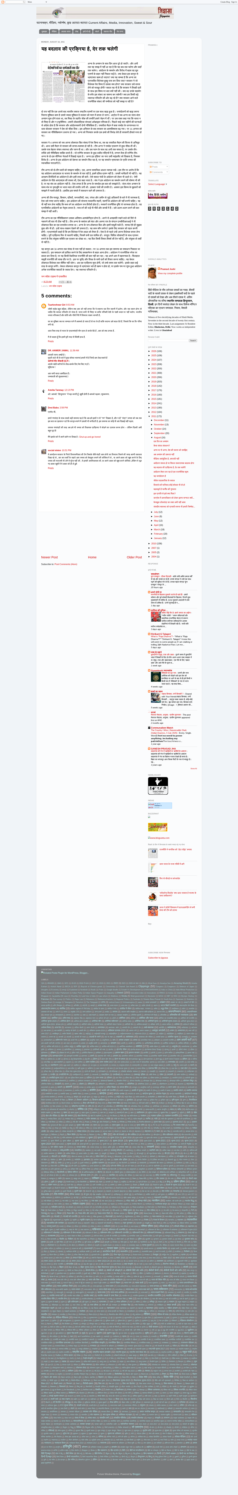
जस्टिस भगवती (141, 1150)
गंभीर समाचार (91, 1119)
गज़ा (121, 1116)
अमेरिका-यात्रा (127, 1021)
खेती (188, 1112)
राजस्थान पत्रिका (187, 1342)
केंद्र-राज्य (101, 1103)
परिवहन (69, 1226)
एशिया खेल (128, 1078)
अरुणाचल (101, 1027)
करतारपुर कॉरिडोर (159, 1087)
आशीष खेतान (153, 1046)
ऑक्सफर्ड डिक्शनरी (107, 1081)
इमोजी (153, 1053)
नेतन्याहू (44, 1213)
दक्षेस (62, 1185)
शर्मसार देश (126, 1396)
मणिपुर (152, 1302)
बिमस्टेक (44, 1267)
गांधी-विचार (52, 1122)
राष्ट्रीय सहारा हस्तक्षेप (102, 1352)
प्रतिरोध (59, 1248)
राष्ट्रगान (119, 1349)
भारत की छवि (143, 1280)
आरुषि (123, 1043)
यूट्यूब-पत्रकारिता (136, 1333)
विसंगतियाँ (89, 1387)
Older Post (134, 557)
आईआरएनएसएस (125, 1034)
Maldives (114, 996)
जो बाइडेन (180, 1156)
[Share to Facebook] (68, 282)
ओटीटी (66, 1084)
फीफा (69, 1255)
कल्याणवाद (68, 1090)
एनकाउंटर (180, 1071)
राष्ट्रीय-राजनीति (166, 1352)
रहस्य (124, 1336)
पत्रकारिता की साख (74, 1223)
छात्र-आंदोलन (161, 1144)
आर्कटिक (138, 1043)
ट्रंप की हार (141, 1166)
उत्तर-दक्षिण (161, 1062)
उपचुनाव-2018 (124, 1065)
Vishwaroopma (129, 1002)
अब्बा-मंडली (92, 1015)
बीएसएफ (177, 1267)
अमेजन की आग (104, 1018)
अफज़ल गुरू (48, 1015)
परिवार (76, 1226)
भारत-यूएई (59, 1292)
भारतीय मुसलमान (138, 1296)
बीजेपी (185, 1267)
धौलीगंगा (57, 1197)
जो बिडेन (44, 1160)
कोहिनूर (105, 1109)
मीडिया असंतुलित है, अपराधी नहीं (166, 458)
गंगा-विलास (113, 1116)
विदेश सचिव (156, 1377)
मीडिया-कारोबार (46, 1317)
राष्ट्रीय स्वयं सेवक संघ (137, 1352)
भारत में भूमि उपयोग (100, 1283)
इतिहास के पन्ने (64, 1053)
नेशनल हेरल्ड (148, 1213)
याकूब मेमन (118, 1330)
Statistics (190, 999)
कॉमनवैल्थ (109, 1106)
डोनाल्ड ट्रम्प (85, 1175)
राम (193, 1346)
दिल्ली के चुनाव (158, 1185)
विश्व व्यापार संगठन (145, 1383)
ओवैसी (154, 1084)
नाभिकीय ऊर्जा (56, 1207)
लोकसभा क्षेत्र (81, 1368)
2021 (154, 373)
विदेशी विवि (64, 1380)
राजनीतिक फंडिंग (46, 1343)
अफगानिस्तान (174, 1011)
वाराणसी (68, 1374)
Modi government (138, 996)
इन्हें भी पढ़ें (86, 31)
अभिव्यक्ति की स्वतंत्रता (179, 1014)
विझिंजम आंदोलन (113, 1377)
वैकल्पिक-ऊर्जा (87, 1390)
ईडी (59, 1059)
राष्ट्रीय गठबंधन (184, 1349)
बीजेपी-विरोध (90, 1270)
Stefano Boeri (46, 1002)
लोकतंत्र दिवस (175, 1365)
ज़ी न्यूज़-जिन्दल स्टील (154, 1153)
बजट (111, 1258)
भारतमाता (171, 1292)
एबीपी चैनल (152, 1075)
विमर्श (77, 1383)
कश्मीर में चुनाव (137, 1090)
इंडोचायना (44, 1053)
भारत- (163, 1283)
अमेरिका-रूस (139, 1021)
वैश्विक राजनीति (179, 1390)
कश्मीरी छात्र (64, 1094)
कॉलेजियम (156, 1106)
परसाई (61, 1226)
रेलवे (78, 1358)
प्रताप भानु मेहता (191, 1245)
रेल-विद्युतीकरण (62, 1358)
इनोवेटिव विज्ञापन (87, 1053)
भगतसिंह (109, 1277)
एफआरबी (95, 1075)
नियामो (61, 1210)
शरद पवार (101, 1396)
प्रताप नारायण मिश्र (176, 1245)
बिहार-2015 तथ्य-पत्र (124, 1267)
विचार (164, 1374)
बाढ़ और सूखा (88, 1264)
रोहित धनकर (176, 1358)
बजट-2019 (192, 1258)
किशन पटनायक (46, 1100)
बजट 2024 (132, 1258)
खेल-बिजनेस (82, 1116)
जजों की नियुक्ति (186, 1144)
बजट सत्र (142, 1258)
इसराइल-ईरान (58, 1056)
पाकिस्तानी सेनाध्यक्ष (154, 1232)
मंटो (131, 1302)
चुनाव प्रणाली (179, 1137)
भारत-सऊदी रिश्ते (157, 1292)
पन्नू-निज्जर (172, 1223)
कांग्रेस (102, 1093)
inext (120, 992)
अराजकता (68, 1027)
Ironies (171, 993)
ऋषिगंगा (90, 1068)
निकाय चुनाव (125, 1207)
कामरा (103, 1097)
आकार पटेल (190, 1034)
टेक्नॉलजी (133, 1163)
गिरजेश (114, 1122)
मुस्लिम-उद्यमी (110, 1321)
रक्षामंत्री (106, 1336)
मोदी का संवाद (67, 1327)
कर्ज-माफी (191, 1087)
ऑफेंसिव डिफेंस (46, 1084)
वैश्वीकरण (72, 1393)
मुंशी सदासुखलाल (65, 1321)
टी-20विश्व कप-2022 (157, 1160)
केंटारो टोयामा (66, 1103)
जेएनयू (109, 1156)
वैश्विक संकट (193, 1390)
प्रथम (67, 1248)
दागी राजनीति (97, 1185)
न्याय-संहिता (168, 1216)
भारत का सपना (131, 1280)
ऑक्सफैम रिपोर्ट (121, 1081)
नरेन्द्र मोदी (142, 1200)
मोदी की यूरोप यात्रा (99, 1327)
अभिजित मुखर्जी (136, 1015)
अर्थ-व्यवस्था (149, 1027)
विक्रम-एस (144, 1374)
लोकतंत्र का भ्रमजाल (159, 1365)
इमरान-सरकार (134, 1052)
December (159, 420)
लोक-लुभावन (132, 1365)
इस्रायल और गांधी (104, 1056)
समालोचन (155, 574)
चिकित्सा (54, 1135)
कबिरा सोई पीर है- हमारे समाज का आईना (176, 613)
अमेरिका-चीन (96, 1021)
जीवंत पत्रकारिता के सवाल (164, 480)
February (158, 533)
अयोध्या (176, 1024)
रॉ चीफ (111, 1358)
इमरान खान (119, 1052)
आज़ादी (69, 1037)
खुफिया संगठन (152, 1113)
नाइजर (112, 1204)
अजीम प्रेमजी (145, 1005)
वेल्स (78, 1390)
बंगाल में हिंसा (77, 1258)
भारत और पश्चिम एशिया (77, 1280)
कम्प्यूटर (134, 1087)
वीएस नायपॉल (126, 1387)
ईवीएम (185, 1059)
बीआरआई (138, 1267)
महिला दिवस (186, 1308)
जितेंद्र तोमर (122, 1153)
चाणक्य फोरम (190, 1131)
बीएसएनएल (167, 1267)
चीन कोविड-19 (133, 1134)
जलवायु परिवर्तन (116, 1150)
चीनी (195, 1135)
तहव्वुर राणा (77, 1178)
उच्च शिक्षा (47, 1062)
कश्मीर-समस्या (191, 1090)
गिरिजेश (122, 1122)
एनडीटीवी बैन (64, 1074)
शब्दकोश (91, 1396)
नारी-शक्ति (98, 1207)
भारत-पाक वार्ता (144, 1289)
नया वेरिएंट (84, 1201)
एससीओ (44, 1081)
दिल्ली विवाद (109, 1188)
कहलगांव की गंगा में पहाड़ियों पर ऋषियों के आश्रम (169, 751)
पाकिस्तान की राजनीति (117, 1229)
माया (170, 1311)
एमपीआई (191, 1075)
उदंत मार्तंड (190, 1062)
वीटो (157, 1387)
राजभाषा (156, 1343)
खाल (132, 1113)
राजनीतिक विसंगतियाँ (81, 1343)
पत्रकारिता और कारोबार (55, 1223)
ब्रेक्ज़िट (71, 1277)
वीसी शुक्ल (183, 1387)
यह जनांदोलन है (160, 476)
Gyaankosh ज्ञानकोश (161, 670)
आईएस (161, 1034)
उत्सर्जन (181, 1062)
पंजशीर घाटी (127, 1220)
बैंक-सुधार (126, 1273)
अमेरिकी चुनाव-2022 (187, 1021)
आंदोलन (83, 1040)
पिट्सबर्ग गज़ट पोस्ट (188, 1236)
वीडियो (164, 1387)
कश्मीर (93, 1090)
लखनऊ (185, 1358)
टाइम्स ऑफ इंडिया (120, 1159)
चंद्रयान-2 (138, 1131)
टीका (192, 1160)
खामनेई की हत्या (122, 1113)
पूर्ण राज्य (69, 1242)
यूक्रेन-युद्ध (111, 1333)
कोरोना (191, 1106)
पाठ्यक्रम (87, 1236)
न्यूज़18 (46, 1220)
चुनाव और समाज (151, 1138)
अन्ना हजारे (98, 1012)
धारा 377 (191, 1194)
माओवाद (82, 1311)
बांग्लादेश (69, 1264)
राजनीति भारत (73, 1339)
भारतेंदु (110, 1299)
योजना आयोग (189, 1333)
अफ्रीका (76, 1015)
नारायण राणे (88, 1207)
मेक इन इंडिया (163, 1321)
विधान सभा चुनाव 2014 (101, 1380)
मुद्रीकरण (138, 1318)
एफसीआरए (127, 1075)
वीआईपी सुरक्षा (113, 1387)
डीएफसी (108, 1172)
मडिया (138, 1302)
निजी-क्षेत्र (172, 1207)
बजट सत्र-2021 (154, 1258)
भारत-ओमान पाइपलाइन (139, 1286)
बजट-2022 (76, 1261)
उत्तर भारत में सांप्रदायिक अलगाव (143, 1062)
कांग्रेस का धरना (133, 1094)
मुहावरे (130, 1321)
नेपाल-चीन (70, 1213)
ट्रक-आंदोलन (94, 1166)
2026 (154, 351)
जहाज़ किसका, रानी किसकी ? (173, 694)
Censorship (110, 987)
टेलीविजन (179, 1163)
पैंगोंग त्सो (187, 1242)
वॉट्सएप (81, 1393)
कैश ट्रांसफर (57, 1106)
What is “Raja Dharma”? (162, 636)
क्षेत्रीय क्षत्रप (190, 1109)
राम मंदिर (44, 1349)
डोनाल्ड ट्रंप (73, 1175)
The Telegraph (92, 1002)
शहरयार (162, 1396)
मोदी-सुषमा (185, 1327)
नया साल (94, 1201)
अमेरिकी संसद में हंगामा (114, 1024)
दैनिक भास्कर (75, 1194)
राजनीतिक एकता (159, 1339)
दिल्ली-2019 (148, 1188)
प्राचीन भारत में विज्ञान (189, 1248)
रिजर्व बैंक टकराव (46, 1355)
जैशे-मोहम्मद (162, 1156)
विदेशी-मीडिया (75, 1380)
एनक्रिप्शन (190, 1071)
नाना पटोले (44, 1207)
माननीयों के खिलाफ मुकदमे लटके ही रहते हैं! (167, 594)
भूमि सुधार (85, 1302)
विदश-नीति (125, 1377)
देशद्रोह (176, 1191)
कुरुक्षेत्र (130, 1100)
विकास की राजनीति (105, 1374)
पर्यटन (99, 1226)
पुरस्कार (156, 1239)
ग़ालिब (68, 1122)
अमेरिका (122, 1018)
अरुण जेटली (90, 1027)
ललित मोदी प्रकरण (89, 1361)
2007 (154, 548)
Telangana (68, 1002)
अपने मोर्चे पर (156, 592)
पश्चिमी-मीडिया (179, 1226)
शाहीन (75, 1399)
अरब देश (58, 1027)
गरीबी (108, 1119)
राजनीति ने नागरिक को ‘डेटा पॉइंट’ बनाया (175, 849)
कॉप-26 (91, 1106)
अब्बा (84, 1015)
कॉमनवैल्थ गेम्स (136, 1106)
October (158, 429)
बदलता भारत (133, 1261)
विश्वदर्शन (44, 1387)
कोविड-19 (82, 1109)
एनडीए (52, 1074)
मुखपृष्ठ (44, 31)
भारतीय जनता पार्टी (56, 1295)
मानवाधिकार (131, 1311)
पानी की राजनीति (111, 1236)
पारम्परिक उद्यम (134, 1236)
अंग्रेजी (84, 1005)
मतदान (171, 1302)
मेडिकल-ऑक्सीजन (187, 1320)
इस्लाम (115, 1056)
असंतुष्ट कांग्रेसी (158, 1030)
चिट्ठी (62, 1135)
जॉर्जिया (171, 1156)
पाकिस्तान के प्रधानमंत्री (137, 1230)
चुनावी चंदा (106, 1144)
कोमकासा (166, 1106)
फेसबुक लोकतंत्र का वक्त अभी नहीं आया (170, 502)
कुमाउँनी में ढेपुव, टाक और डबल (162, 654)
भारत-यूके (69, 1292)
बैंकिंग (141, 1273)
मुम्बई (167, 1318)
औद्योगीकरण (163, 1084)
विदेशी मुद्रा (53, 1380)
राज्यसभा (120, 1346)
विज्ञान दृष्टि (77, 1377)
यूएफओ (91, 1333)
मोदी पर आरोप (140, 1327)
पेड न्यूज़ (152, 1242)
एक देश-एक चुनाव (121, 1068)
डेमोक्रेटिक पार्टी (183, 1172)
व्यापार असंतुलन (174, 1393)
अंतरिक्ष (62, 1008)
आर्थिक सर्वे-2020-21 (54, 1046)
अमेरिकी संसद (98, 1024)
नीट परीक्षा (95, 1210)
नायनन (79, 1207)
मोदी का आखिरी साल (168, 1324)
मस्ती (59, 1308)
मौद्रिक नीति (59, 1330)
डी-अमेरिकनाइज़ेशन (88, 1172)
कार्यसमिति (151, 1097)
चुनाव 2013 (102, 1137)
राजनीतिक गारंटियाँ (175, 1339)
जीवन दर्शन (88, 1156)
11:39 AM (74, 350)
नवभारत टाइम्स (46, 1204)
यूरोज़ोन (164, 1333)
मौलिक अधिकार (84, 1330)
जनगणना (70, 1147)
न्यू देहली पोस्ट (180, 1216)
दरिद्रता (79, 1185)
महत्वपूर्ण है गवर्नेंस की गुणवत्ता (165, 489)
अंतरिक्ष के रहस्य (98, 1009)
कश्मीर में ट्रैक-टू (151, 1090)
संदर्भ (97, 31)
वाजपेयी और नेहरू (188, 1371)
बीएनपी (146, 1267)
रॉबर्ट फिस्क (121, 1358)
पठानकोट (171, 1220)
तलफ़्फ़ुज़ (52, 1178)
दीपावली (186, 1188)
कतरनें (69, 1086)
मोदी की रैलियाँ (114, 1327)
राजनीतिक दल (189, 1339)
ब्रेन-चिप (79, 1277)
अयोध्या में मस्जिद (188, 1024)
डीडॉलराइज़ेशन (131, 1172)
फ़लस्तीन (136, 1251)
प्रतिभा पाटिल (48, 1248)
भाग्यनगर (148, 1277)
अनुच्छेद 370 (75, 1012)
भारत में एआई (55, 1283)
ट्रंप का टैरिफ (116, 1166)
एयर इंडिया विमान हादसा (75, 1078)
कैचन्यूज (170, 1103)
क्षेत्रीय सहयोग (45, 1113)
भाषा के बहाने (156, 652)
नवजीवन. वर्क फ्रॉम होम (174, 1201)
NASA (161, 996)
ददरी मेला (70, 1185)
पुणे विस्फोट (131, 1239)
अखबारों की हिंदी (189, 1002)
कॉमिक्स (146, 1106)
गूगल (95, 1125)
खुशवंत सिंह (164, 1113)
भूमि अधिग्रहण (73, 1302)
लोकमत (46, 1368)
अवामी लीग (82, 1030)
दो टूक (86, 1194)
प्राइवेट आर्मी (175, 1248)
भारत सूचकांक (153, 1283)
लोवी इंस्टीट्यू (107, 1368)
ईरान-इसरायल (148, 1059)
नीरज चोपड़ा (140, 1210)
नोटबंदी (56, 1216)
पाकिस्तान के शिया (154, 1230)
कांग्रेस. (60, 1097)
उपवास (145, 1065)
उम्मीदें (168, 1065)
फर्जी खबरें (96, 1251)
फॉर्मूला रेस (165, 1255)
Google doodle (112, 990)
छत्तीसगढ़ (150, 1144)
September (159, 433)
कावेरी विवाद (172, 1097)
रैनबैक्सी (99, 1358)
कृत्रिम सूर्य (164, 1100)
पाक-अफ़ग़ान (85, 1230)
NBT (168, 996)
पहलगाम (191, 1226)
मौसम (94, 1330)
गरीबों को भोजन (119, 1119)
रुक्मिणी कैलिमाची (119, 1355)
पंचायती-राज (116, 1220)
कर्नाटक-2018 (57, 1090)
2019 (154, 381)
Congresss (171, 987)
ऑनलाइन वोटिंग (175, 1081)
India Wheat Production (185, 990)
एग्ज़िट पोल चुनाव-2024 (73, 1071)
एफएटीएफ (105, 1074)
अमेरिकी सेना (129, 1024)
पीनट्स (92, 1239)
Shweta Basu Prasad (151, 999)
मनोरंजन (150, 1305)
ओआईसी (58, 1084)
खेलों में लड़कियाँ (95, 1116)
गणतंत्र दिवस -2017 (55, 1119)
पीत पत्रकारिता (82, 1239)
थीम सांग (132, 1182)
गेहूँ (149, 1125)
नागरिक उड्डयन (123, 1204)
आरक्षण (113, 1043)
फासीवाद (178, 1251)
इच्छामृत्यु (78, 1049)
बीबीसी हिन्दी (154, 1270)
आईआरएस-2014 (140, 1034)
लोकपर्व (185, 1365)
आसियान (50, 1049)
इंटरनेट (111, 1049)
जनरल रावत (123, 1147)
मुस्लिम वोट (98, 1321)
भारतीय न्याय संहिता (73, 1296)
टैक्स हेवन (44, 1166)
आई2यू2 (88, 1034)
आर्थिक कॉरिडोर (183, 1043)
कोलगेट (71, 1109)
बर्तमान (152, 1261)
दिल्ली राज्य (85, 1188)
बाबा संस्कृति (128, 1264)
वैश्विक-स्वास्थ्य (61, 1393)
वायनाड (52, 1374)
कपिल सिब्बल (111, 1087)
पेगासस (115, 1242)
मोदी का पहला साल (184, 1324)
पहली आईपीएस (61, 1230)
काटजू (69, 1097)
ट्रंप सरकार (180, 1166)
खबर (65, 1112)
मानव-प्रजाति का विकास (116, 1311)
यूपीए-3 (156, 1333)
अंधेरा (184, 1009)
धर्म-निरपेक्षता (138, 1194)
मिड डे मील (72, 1314)
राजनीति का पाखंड (59, 1339)
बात (97, 1264)
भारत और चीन (62, 1280)
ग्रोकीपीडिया (177, 1128)
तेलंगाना (92, 1182)
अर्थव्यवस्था (171, 1027)
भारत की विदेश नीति (158, 1280)
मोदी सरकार (153, 1326)
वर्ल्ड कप (88, 1371)
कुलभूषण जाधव (142, 1100)
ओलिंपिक (121, 1084)
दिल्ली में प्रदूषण (46, 1188)
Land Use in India (88, 996)
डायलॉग (150, 1169)
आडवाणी (119, 1037)
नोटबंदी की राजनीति (70, 1216)
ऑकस (95, 1081)
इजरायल (87, 1049)
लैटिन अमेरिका (100, 1365)
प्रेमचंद (60, 1251)
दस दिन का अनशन (161, 441)
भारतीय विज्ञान (189, 1296)
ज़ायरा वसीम (83, 1153)
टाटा (132, 1160)
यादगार (146, 1330)
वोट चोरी (128, 1393)
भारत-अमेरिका (46, 1286)
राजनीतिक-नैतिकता (130, 1343)
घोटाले (116, 1131)
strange (58, 1002)
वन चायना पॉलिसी (175, 1368)
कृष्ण (184, 1100)
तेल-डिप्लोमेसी (81, 1182)
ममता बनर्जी (171, 1304)
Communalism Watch (162, 728)
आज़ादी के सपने (95, 1037)
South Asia (168, 999)
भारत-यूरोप (90, 1292)
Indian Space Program (94, 993)
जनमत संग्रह (94, 1147)
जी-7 (192, 1153)
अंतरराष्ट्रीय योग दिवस (186, 1005)
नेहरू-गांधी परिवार (167, 1213)
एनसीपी (86, 1075)
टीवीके (60, 1163)
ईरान (95, 1059)
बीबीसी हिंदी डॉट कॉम (134, 1270)
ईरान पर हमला (120, 1059)
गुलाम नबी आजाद (83, 1125)
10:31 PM (66, 450)
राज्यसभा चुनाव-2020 (134, 1346)
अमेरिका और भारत (146, 1018)
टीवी (52, 1163)
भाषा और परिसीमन (143, 1299)
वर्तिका (80, 1371)
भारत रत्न (127, 1283)
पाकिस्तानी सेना (137, 1232)
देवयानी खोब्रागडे (119, 1191)
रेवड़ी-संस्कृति (88, 1358)
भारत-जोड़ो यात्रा (105, 1289)
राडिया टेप (148, 1346)
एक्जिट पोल (164, 1068)
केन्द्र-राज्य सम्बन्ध (130, 1103)
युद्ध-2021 (181, 1330)
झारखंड (87, 1159)
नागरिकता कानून (161, 1204)
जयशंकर (88, 1150)
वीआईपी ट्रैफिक (100, 1387)
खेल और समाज (67, 1115)
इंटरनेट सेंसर (122, 1049)
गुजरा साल (158, 1122)
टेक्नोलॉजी (143, 1163)
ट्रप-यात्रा (190, 1166)
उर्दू (174, 1065)
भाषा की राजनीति (171, 1299)
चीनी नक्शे (47, 1138)
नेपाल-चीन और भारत (86, 1213)
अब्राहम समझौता (122, 1015)
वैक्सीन (98, 1389)
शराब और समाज (114, 1396)
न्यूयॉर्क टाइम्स (85, 1220)
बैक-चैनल (117, 1273)
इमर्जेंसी (145, 1053)
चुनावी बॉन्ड (116, 1144)
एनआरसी (162, 1071)
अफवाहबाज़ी (59, 1015)
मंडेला (145, 1302)
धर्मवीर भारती (150, 1194)
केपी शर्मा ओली (143, 1103)
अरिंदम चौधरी (78, 1027)
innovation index (137, 993)
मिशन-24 (103, 1314)
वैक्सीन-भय (109, 1390)
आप (113, 1040)
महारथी (140, 1308)
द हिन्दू (167, 1182)
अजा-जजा (124, 1005)
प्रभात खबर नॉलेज (133, 1248)
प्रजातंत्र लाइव (134, 1245)
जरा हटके (97, 1150)
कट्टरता (180, 1084)
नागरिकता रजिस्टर (177, 1204)
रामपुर (73, 1349)
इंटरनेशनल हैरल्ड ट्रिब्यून (153, 1049)
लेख (76, 31)
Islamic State (182, 993)
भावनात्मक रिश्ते (120, 1299)
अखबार (163, 1002)
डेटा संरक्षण (152, 1172)
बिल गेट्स (53, 1267)
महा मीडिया (84, 1308)
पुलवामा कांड (189, 1239)
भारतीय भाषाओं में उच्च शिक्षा (108, 1295)
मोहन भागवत (48, 1330)
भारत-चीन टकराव (183, 1286)
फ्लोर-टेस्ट (59, 1258)
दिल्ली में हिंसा (73, 1188)
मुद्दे (111, 1318)
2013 (154, 407)
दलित (87, 1185)
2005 (154, 552)
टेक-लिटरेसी (123, 1163)
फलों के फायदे (160, 1251)
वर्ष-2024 (107, 1371)
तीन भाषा (171, 1178)
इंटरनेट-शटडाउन (136, 1049)
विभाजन (69, 1383)
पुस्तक (43, 1242)
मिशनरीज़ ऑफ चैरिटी (116, 1314)
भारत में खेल (67, 1283)
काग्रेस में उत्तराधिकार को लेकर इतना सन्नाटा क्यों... (174, 498)
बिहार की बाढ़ (73, 1267)
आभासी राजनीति (168, 1040)
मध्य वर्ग (105, 1305)
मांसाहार (54, 1314)
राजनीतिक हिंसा (114, 1342)
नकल (149, 1197)
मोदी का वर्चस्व (54, 1327)
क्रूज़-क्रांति (150, 1109)
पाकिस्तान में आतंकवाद (170, 1230)
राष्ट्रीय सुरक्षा (121, 1352)
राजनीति (163, 1336)
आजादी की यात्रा (80, 1037)
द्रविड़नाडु (117, 1194)
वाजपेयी (177, 1371)
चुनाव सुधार (79, 1141)
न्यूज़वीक (66, 1220)
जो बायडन (191, 1156)
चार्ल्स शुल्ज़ (44, 1135)
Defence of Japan (186, 987)
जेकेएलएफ (117, 1156)
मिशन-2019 (93, 1314)
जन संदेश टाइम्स (55, 286)
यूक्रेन (99, 1333)
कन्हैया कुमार (91, 1087)
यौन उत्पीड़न (54, 1336)
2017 (154, 390)
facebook (84, 990)
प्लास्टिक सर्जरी (85, 1251)
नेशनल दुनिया (133, 1213)
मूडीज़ (137, 1321)
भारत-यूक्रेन (80, 1292)
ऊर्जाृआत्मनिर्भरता (59, 1068)
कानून (76, 1097)
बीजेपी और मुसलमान (57, 1270)
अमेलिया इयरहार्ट (142, 1024)
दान (106, 1185)
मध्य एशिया (94, 1305)
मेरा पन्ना (120, 31)
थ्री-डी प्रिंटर (142, 1182)
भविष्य (128, 1277)
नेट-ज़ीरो (166, 1210)
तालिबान (95, 1178)
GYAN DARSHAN (151, 990)
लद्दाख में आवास (75, 1361)
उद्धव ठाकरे (67, 1065)
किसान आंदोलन (83, 1100)
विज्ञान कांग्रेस (66, 1377)
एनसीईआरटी (77, 1075)
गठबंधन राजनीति (171, 1115)
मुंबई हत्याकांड (158, 1318)
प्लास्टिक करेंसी (71, 1251)
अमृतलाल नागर (91, 1018)
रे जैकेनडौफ (161, 1355)
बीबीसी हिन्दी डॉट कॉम (173, 1270)
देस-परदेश (45, 1194)
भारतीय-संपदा (100, 1299)
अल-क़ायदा (47, 1030)
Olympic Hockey (187, 996)
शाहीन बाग (84, 1399)
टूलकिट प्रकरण (98, 1163)
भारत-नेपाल (119, 1289)
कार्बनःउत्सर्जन (140, 1097)
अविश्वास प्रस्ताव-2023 (116, 1030)
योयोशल (43, 1336)
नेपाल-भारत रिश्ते (104, 1213)
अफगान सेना (161, 1012)
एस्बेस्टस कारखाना (84, 1081)
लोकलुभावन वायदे (58, 1368)
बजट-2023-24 (103, 1261)
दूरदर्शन (57, 1191)
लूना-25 (50, 1365)
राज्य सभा (83, 1346)
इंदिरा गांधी (75, 1053)
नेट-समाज (175, 1210)
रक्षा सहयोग (97, 1336)
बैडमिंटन (149, 1273)
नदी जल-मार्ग (193, 1197)
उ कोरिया (194, 1059)
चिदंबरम (91, 1135)
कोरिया (183, 1106)
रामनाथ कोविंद (63, 1349)
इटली (173, 1049)
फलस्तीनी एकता (147, 1251)
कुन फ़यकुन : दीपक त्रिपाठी (161, 576)
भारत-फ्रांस (178, 1289)
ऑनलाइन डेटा (147, 1081)
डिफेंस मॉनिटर (73, 1172)
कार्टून (118, 1097)
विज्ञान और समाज (50, 1377)
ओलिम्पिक (130, 1084)
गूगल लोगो (140, 1125)
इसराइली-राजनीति (72, 1056)
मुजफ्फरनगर (93, 1318)
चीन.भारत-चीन (186, 1135)
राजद (137, 1336)
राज (131, 1336)
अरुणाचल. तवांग (113, 1027)
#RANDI (50, 983)
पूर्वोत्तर (97, 1242)
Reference (90, 999)
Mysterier (151, 996)
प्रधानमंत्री (88, 1248)
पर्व (116, 1226)
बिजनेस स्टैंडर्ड (168, 1264)
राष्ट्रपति (129, 1349)
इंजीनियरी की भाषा (99, 1049)
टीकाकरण (44, 1163)
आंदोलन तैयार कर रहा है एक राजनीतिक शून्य (171, 472)
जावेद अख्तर (94, 1153)
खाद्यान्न (94, 1113)
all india (157, 807)
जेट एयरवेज (128, 1156)
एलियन (109, 1078)
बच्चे (87, 1258)
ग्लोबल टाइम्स (54, 1131)
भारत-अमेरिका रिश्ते (64, 1286)
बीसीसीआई (44, 1273)
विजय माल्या (185, 1374)
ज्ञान (60, 1159)
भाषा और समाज (157, 1299)
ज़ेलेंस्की (152, 1156)
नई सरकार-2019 (114, 1197)
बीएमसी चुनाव (156, 1267)
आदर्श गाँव (74, 1040)
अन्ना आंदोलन (86, 1012)
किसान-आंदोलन (98, 1099)
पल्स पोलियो (124, 1226)
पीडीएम (70, 1239)
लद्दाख (64, 1361)
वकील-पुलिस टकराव (128, 1368)
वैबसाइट (142, 1390)
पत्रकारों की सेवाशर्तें (104, 1223)
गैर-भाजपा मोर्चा (178, 1125)
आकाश (43, 1037)
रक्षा (71, 1336)
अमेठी (114, 1018)
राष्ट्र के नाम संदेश (107, 1349)
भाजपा (166, 1276)
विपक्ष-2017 (45, 1383)
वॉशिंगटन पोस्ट (102, 1393)
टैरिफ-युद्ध (63, 1166)
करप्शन (182, 1087)
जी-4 (185, 1153)
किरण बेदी (191, 1097)
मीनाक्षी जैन (76, 1318)
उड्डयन (68, 1062)
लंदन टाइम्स (55, 1361)
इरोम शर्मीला (169, 1053)
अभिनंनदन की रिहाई (150, 1015)
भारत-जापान (75, 1289)
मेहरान (49, 1324)
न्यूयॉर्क (74, 1220)
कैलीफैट (46, 1106)
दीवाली (195, 1188)
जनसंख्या (163, 1147)
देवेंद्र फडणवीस (134, 1191)
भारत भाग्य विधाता (188, 1280)
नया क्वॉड (65, 1201)
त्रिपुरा (116, 1182)
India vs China (167, 990)
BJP (75, 987)
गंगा (105, 1116)
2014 (154, 403)
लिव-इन (180, 1361)
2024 (154, 360)
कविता (84, 1090)
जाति (184, 1150)
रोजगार (130, 1358)
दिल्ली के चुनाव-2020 (174, 1185)
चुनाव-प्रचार (95, 1144)
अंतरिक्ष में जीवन (126, 1008)
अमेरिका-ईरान (65, 1021)
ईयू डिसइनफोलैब (76, 1059)
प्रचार (124, 1245)
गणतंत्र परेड (69, 1119)
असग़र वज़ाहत (144, 1030)
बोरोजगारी (175, 1273)
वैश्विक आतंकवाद (154, 1390)
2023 (154, 364)
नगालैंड (183, 1197)
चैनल (142, 1144)
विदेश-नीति (168, 1376)
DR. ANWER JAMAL (58, 350)
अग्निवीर (76, 1005)
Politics (68, 999)
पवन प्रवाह (134, 1226)
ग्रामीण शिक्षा (121, 1128)
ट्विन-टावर (122, 1169)
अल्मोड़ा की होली (70, 1030)
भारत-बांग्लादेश (191, 1289)
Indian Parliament (62, 993)
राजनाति (153, 1336)
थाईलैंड (123, 1182)
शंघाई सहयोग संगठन (56, 1396)
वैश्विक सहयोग (48, 1393)
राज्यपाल (93, 1346)
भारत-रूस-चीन (133, 1292)
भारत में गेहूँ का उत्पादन (82, 1283)
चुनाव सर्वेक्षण (67, 1141)
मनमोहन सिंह (125, 1305)
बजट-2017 (167, 1258)
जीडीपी (64, 1156)
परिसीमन (84, 1226)
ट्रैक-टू (65, 1169)
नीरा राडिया (151, 1210)
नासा (106, 1207)
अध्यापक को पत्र (46, 1012)
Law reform (103, 996)
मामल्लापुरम (161, 1311)
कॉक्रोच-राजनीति (78, 1106)
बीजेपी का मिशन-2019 (74, 1270)
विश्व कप (101, 1383)
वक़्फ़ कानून (148, 1368)
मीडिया (54, 31)
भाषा (130, 1298)
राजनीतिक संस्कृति (98, 1342)
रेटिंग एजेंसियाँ (172, 1355)
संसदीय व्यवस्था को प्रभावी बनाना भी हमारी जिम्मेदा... (174, 506)
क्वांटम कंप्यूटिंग (162, 1109)
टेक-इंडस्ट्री (112, 1163)
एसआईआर (165, 1078)
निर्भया (68, 1210)
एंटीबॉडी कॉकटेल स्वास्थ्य (129, 1071)
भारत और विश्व (94, 1280)
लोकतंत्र (143, 1364)
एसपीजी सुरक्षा (189, 1078)
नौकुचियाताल (129, 1216)
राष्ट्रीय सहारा (78, 1351)
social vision (54, 450)
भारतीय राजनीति (154, 1295)
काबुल (95, 1097)
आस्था (59, 1049)
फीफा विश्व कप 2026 (81, 1255)
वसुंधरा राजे (157, 1371)
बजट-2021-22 (62, 1261)
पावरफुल (168, 1236)
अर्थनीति (161, 1027)
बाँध (102, 1264)
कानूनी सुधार (86, 1097)
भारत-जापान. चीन (90, 1289)
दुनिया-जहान (48, 1191)
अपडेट (107, 1012)
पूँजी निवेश (60, 1242)
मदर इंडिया (65, 1305)
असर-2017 (45, 1034)
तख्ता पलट (138, 1175)
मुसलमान (77, 1321)
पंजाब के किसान (159, 1220)
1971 (66, 983)
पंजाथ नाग (137, 1220)
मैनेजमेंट (75, 1324)
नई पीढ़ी (76, 1197)
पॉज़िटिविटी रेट (51, 1245)
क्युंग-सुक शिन (115, 1109)
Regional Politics (123, 999)
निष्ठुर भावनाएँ (78, 1210)
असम (172, 1030)
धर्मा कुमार (161, 1194)
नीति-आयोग (116, 1210)
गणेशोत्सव (80, 1119)
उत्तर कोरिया (78, 1062)
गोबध (50, 1128)
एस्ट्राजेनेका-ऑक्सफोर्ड (58, 1081)
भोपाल (94, 1302)
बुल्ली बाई (87, 1273)
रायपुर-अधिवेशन (84, 1349)
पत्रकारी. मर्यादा (89, 1223)
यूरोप (171, 1333)
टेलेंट (187, 1163)
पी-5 (42, 1239)
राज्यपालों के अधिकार (107, 1346)
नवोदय (67, 1204)
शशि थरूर (148, 1396)
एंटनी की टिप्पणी (90, 1071)
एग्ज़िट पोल (58, 1071)
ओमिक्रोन (101, 1084)
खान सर (103, 1113)
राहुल (177, 1352)
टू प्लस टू (68, 1163)
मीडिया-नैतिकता (62, 1317)
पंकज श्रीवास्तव (98, 1220)
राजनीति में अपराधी (88, 1339)
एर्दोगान (89, 1078)
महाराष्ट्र (149, 1308)
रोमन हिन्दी (155, 1358)
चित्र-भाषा (82, 1135)
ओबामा (81, 1084)
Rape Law (79, 999)
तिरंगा (151, 1178)
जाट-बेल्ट (177, 1150)
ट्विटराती (113, 1169)
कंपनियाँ (100, 1087)
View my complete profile (170, 273)
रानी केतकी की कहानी (162, 1346)
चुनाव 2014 (114, 1137)
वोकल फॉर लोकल (116, 1393)
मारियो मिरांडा (180, 1311)
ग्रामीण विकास (108, 1128)
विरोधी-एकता (88, 1383)
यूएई (83, 1333)
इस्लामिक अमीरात (127, 1056)
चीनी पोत (56, 1138)
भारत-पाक (130, 1289)
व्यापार (164, 1393)
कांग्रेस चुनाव (147, 1094)
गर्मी (128, 1119)
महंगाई (74, 1308)
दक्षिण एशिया (179, 1181)
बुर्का (52, 1273)
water (140, 1002)
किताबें (182, 1097)
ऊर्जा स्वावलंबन (46, 1068)
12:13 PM (69, 390)
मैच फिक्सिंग (66, 1324)
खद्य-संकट (57, 1113)
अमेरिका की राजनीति (187, 1018)
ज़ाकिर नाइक (166, 1150)
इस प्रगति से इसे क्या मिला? (165, 493)
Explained (73, 990)
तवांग (60, 1178)
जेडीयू (137, 1156)
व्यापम (157, 1393)
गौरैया (88, 1128)
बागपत (49, 1264)
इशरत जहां (191, 1053)
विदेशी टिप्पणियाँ (185, 1377)
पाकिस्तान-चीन (105, 1232)
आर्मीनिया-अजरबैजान (125, 1046)
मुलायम (174, 1318)
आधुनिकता (105, 1040)
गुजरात (167, 1122)
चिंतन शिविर (71, 1134)
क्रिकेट (126, 1109)
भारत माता (44, 1283)
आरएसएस (104, 1043)
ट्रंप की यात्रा (129, 1166)
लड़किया (194, 1358)
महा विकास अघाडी (97, 1308)
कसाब (86, 1094)
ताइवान (86, 1178)
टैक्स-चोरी (54, 1166)
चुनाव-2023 (189, 1141)
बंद (124, 1261)
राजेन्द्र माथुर (72, 1346)
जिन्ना (131, 1153)
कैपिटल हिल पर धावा (183, 1103)
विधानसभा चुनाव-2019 (121, 1380)
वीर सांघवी (173, 1387)
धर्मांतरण (171, 1194)
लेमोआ (76, 1365)
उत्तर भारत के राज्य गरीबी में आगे (171, 864)
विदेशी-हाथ (86, 1380)
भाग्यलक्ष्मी (157, 1277)
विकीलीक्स (118, 1374)
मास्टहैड (62, 1314)
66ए (143, 983)
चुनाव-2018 (118, 1140)
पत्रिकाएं (117, 1223)
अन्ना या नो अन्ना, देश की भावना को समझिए (170, 450)
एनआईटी (152, 1071)
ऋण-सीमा (71, 1068)
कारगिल (110, 1097)
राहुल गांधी (187, 1351)
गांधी (155, 1119)
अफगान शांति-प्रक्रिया (146, 1012)
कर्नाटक (44, 1090)
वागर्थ (153, 712)
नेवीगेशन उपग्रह (119, 1213)
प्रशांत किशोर (162, 1248)
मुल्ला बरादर (45, 1321)
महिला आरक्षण (172, 1308)
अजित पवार (134, 1005)
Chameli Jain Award (127, 987)
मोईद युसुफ (146, 1324)
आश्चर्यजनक (185, 1046)
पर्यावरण (107, 1226)
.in (158, 805)
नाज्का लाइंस (190, 1204)
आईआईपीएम (113, 1034)
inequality (110, 993)
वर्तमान (70, 1370)
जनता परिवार (81, 1147)
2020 (154, 377)
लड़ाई (45, 1361)
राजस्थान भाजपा (46, 1346)
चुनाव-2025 (60, 1144)
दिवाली (170, 1188)
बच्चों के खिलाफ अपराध (99, 1258)
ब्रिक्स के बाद (53, 1277)
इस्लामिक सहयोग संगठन (159, 1056)
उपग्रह (113, 1065)
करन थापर (172, 1087)
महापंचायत (123, 1308)
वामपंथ (43, 1374)
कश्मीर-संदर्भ (178, 1090)
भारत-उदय (109, 1286)
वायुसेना (59, 1374)
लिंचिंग (164, 1361)
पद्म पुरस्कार (127, 1223)
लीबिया (188, 1361)
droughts (44, 990)
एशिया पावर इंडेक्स (141, 1078)
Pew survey (57, 999)
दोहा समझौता (97, 1194)
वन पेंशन (186, 1368)
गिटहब (87, 1122)
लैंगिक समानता (86, 1364)
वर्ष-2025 (116, 1371)
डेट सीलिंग (142, 1172)
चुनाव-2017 (104, 1141)
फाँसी (170, 1251)
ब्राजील (191, 1273)
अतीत (155, 1009)
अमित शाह (66, 1018)
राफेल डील (184, 1346)
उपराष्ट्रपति (136, 1065)
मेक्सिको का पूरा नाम (169, 673)
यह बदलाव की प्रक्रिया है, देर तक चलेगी (170, 467)
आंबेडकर (157, 1040)
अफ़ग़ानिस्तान (192, 1012)
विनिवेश (176, 1380)
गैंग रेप (155, 1125)
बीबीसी (100, 1270)
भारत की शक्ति (174, 1280)
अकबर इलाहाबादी (150, 1002)
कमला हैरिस (124, 1087)
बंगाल (67, 1258)
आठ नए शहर (108, 1037)
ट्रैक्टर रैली (74, 1169)
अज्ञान (155, 1005)
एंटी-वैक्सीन (102, 1071)
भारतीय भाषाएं (89, 1295)
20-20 (73, 983)
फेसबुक (155, 1254)
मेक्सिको (174, 1321)
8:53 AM (70, 304)
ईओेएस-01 (51, 1059)
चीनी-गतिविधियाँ (80, 1138)
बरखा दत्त (143, 1261)
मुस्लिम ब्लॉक (87, 1321)
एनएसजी (171, 1071)
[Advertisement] (91, 533)
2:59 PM (64, 407)
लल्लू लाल (103, 1361)
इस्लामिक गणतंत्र (142, 1056)
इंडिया (192, 1049)
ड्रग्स (104, 1175)
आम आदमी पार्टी (184, 1039)
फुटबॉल (106, 1254)
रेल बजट (51, 1358)
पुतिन (140, 1239)
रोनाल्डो (139, 1358)
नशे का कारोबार (102, 1204)
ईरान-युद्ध (159, 1059)
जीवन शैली (100, 1156)
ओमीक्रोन (111, 1084)
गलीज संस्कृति (137, 1119)
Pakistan (45, 999)
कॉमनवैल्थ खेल (121, 1106)
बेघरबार (102, 1273)
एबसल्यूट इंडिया (139, 1074)
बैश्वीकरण (158, 1273)
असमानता (181, 1030)
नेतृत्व (52, 1213)
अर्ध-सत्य (194, 1027)
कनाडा (81, 1087)
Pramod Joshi (168, 269)
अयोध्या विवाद (46, 1027)
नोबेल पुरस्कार (97, 1216)
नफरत (57, 1201)
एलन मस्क (99, 1078)
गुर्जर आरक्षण (69, 1125)
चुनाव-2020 (148, 1141)
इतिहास (53, 1052)
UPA (103, 1002)
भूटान (62, 1302)
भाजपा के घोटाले (179, 1277)
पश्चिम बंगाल (164, 1226)
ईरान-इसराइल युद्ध (134, 1059)
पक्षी (108, 1220)
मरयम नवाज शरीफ (188, 1305)
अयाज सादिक (166, 1024)
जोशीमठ (53, 1160)
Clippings (143, 986)
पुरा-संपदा (178, 1239)
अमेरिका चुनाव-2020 (49, 1021)
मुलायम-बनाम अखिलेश (187, 1318)
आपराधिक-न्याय (146, 1040)
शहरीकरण (193, 1396)
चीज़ (98, 1135)
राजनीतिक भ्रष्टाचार (63, 1342)
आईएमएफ (152, 1034)
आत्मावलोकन (48, 1040)
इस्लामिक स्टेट (175, 1056)
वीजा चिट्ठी (137, 1387)
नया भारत (75, 1201)
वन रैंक (194, 1368)
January (158, 538)
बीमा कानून (190, 1270)
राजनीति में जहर (103, 1339)
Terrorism (79, 1002)
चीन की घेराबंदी (118, 1134)
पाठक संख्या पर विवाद (74, 1236)
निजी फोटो (151, 1207)
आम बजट (66, 1043)
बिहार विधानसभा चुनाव (106, 1267)
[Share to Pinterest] (70, 282)
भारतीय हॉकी (75, 1299)
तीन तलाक (160, 1178)
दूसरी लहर (78, 1191)
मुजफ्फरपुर (104, 1318)
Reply (51, 341)
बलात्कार (160, 1261)
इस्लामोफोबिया (187, 1056)
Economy (55, 990)
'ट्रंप (42, 983)
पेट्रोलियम (143, 1242)
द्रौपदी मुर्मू (127, 1194)
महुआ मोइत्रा (56, 1311)
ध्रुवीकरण (67, 1197)
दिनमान (127, 1185)
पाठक (62, 1236)
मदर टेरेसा (76, 1305)
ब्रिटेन (63, 1277)
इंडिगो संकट (183, 1049)
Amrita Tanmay (56, 390)
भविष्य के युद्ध (138, 1277)
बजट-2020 (48, 1261)
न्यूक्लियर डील (192, 1216)
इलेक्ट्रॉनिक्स (180, 1053)
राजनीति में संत (146, 1339)
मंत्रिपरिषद (44, 1305)
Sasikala (136, 999)
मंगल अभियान (122, 1302)
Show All (193, 769)
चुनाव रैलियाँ (55, 1141)
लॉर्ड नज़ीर (121, 1365)
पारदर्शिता (123, 1236)
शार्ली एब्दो (54, 1399)
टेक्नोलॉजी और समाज (156, 1163)
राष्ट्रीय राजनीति (64, 1352)
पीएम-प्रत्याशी (51, 1239)
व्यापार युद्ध (186, 1393)
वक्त (139, 1368)
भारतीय (186, 1292)
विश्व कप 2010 (114, 1383)
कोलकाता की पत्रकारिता (58, 1109)
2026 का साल (134, 983)
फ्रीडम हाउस (48, 1258)
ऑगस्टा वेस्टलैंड (135, 1081)
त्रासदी (108, 1182)
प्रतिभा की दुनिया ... (159, 610)
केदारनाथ (77, 1103)
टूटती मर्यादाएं (84, 1163)
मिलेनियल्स (82, 1314)
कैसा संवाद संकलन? (162, 445)
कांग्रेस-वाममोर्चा (49, 1097)
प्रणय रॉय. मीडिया (161, 1245)
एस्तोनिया (72, 1081)
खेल (195, 1112)
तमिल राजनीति (160, 1175)
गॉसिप (43, 1128)
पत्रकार (180, 1220)
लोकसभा (70, 1368)
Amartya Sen (165, 983)
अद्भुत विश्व (164, 1008)
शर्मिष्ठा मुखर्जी (137, 1396)
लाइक (121, 1361)
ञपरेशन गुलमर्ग (98, 1160)
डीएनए (99, 1172)
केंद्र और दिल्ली (88, 1103)
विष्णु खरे (80, 1387)
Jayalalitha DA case (60, 996)
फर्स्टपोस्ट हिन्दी (109, 1251)
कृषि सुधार (175, 1100)
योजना (179, 1333)
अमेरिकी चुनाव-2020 (169, 1021)
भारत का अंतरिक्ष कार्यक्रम (113, 1280)
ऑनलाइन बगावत (161, 1081)
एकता (132, 1068)
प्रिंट (45, 1251)
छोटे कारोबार (173, 1144)
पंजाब (146, 1219)
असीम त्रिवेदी (66, 1034)
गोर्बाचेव (64, 1128)
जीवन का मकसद (76, 1156)
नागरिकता (148, 1204)
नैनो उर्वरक (180, 1213)
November (159, 424)
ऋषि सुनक (80, 1068)
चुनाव (90, 1137)
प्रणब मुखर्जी (147, 1245)
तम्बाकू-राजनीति (186, 1175)
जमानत (54, 1150)
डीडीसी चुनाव (118, 1172)
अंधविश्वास (175, 1009)
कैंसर (66, 1106)
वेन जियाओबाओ (69, 1390)
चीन (105, 1134)
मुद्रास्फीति (128, 1318)
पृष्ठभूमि (107, 1242)
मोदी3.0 (194, 1327)
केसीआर (162, 1103)
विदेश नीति (143, 1377)
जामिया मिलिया (70, 1153)
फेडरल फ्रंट (137, 1255)
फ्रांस (183, 1254)
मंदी (84, 1305)
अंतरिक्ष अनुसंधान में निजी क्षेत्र (80, 1009)
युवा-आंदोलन (60, 1333)
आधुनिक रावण (94, 1040)
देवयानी (108, 1191)
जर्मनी (105, 1150)
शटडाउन (70, 1396)
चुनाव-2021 (161, 1140)
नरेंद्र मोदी (130, 1201)
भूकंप (192, 1299)
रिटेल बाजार (68, 1355)
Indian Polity (77, 993)
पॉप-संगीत (63, 1245)
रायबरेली (95, 1349)
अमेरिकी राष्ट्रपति (72, 1024)
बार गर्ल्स (139, 1264)
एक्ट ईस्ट (174, 1068)
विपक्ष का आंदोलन (188, 1380)
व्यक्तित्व (136, 1393)
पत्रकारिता (192, 1219)
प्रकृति (97, 1245)
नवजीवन (156, 1200)
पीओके (61, 1239)
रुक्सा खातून (132, 1355)
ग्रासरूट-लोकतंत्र (134, 1128)
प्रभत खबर (100, 1248)
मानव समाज (100, 1311)
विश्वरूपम (53, 1387)
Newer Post (49, 557)
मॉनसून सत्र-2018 (123, 1324)
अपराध (114, 1012)
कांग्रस (93, 1094)
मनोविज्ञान (160, 1305)
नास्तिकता (114, 1207)
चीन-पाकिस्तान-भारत (170, 1134)
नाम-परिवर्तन (69, 1207)
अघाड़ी (92, 1005)
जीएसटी (54, 1156)
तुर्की (52, 1182)
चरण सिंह (167, 1131)
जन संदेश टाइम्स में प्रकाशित (54, 276)
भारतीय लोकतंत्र (173, 1295)
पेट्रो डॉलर (133, 1242)
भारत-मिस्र (49, 1292)
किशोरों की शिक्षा (59, 1100)
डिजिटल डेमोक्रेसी (177, 1169)
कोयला (174, 1106)
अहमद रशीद (78, 1034)
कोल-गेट (44, 1109)
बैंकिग (134, 1273)
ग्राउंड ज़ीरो (97, 1128)
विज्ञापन (101, 1377)
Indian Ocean (46, 993)
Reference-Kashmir (105, 999)
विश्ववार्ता (62, 1386)
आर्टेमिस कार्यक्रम (169, 1043)
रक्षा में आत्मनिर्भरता (84, 1336)
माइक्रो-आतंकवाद (70, 1311)
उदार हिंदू (44, 1065)
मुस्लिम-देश (121, 1321)
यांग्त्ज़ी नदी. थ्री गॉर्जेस (132, 1330)
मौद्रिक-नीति (71, 1330)
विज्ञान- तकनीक (90, 1377)
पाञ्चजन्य (51, 1235)
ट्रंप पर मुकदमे (168, 1166)
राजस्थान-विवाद (60, 1346)
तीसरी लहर (193, 1178)
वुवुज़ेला (192, 1387)
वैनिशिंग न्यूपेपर (131, 1390)
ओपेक (74, 1084)
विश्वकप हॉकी (189, 1383)
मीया (84, 1318)
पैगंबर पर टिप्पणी (175, 1242)
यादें (153, 1330)
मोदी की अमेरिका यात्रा (82, 1327)
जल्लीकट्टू (129, 1150)
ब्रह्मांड (184, 1273)
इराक (160, 1053)
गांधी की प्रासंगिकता (183, 1119)
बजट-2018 (180, 1258)
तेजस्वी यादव (70, 1182)
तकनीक (112, 1175)
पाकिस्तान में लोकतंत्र (52, 1232)
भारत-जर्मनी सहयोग (62, 1289)
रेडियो (182, 1355)
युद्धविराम (191, 1330)
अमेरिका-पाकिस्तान (111, 1021)
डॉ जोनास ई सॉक (53, 1175)
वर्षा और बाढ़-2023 (128, 1371)
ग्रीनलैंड (156, 1128)
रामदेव (54, 1349)
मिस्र (127, 1314)
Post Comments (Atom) (66, 564)
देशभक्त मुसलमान (188, 1191)
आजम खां (52, 1037)
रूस (141, 1355)
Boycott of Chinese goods (91, 987)
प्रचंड (117, 1245)
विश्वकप (179, 1383)
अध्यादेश (191, 1009)
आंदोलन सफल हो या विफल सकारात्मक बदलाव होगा (174, 463)
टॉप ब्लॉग (74, 1166)
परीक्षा (92, 1226)
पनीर (164, 1223)
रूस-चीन (150, 1355)
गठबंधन (143, 1116)
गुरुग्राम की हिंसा (56, 1125)
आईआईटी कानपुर (100, 1034)
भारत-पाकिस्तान (160, 1289)
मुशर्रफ (54, 1321)
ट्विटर (104, 1169)
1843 (59, 983)
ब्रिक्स (43, 1276)
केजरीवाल (193, 1099)
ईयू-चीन (87, 1059)
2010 (154, 543)
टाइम (108, 1160)
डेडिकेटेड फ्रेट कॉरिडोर (167, 1172)
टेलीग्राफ (170, 1163)
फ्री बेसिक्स (193, 1255)
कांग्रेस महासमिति (175, 1094)
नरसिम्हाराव (119, 1201)
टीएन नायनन (183, 1160)
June (156, 516)
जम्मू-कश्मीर (64, 1150)
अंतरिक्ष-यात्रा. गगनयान (142, 1009)
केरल (153, 1103)
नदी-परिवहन (47, 1201)
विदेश (134, 1377)
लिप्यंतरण (172, 1361)
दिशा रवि (178, 1188)
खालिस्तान (140, 1112)
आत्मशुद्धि (185, 1037)
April (156, 525)
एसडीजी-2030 (177, 1078)
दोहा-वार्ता (107, 1194)
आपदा (135, 1040)
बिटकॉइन (191, 1264)
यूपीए (147, 1333)
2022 (154, 368)
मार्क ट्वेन (191, 1311)
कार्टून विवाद (128, 1097)
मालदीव (44, 1314)
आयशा (83, 1043)
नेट (159, 1210)
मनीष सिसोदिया (139, 1305)
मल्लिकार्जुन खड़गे (47, 1308)
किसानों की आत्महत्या (117, 1100)
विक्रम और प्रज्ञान (132, 1374)
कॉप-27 (100, 1106)
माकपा (91, 1311)
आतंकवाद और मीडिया (146, 1037)
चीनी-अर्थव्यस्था (67, 1138)
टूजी (75, 1163)
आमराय (75, 1043)
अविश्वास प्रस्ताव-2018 (97, 1030)
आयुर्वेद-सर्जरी (93, 1043)
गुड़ (188, 1122)
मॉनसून (84, 1324)
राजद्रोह (145, 1336)
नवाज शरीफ (58, 1204)
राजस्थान (175, 1343)
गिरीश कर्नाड (132, 1122)
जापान (60, 1153)
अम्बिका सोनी (154, 1024)
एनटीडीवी (44, 1075)
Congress (160, 987)
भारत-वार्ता (144, 1292)
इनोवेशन (98, 1053)
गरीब (101, 1119)
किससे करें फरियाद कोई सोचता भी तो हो (169, 485)
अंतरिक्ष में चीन (112, 1009)
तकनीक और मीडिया (125, 1175)
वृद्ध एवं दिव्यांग (56, 1390)
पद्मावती (139, 1223)
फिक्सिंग (187, 1251)
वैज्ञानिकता (120, 1390)
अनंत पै (58, 1012)
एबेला (161, 1074)
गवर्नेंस (148, 1119)
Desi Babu (53, 407)
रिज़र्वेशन (58, 1355)
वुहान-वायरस (45, 1390)
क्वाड (172, 1109)
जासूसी (104, 1153)
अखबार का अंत (175, 1002)
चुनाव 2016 (127, 1137)
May (156, 520)
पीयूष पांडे (101, 1239)
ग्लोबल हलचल (94, 1131)
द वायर (152, 1182)
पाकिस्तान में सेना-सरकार (72, 1232)
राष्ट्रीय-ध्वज (154, 1352)
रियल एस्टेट (87, 1355)
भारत (50, 1279)
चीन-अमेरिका (146, 1135)
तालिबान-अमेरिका (111, 1178)
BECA (67, 987)
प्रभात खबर (112, 1248)
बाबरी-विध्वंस (117, 1264)
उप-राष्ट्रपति (104, 1065)
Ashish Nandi (56, 987)
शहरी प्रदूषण (183, 1396)
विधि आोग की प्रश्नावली (163, 1380)
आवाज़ (139, 1046)
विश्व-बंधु (157, 1383)
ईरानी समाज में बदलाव (172, 1059)
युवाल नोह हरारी (72, 1333)
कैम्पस (195, 1103)
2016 (154, 394)
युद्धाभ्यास (44, 1333)
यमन (109, 1330)
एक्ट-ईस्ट (184, 1068)
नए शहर (141, 1197)
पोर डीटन (72, 1245)
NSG (176, 996)
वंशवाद (147, 1371)
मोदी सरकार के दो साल (170, 1327)
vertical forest (114, 1002)
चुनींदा (125, 1144)
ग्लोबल (187, 1128)
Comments (157, 172)
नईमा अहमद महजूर (130, 1197)
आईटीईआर (170, 1034)
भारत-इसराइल (97, 1286)
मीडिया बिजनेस (177, 1314)
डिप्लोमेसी (60, 1172)
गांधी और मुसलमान (167, 1119)
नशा (92, 1204)
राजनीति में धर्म (116, 1339)
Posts (155, 167)
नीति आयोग (105, 1210)
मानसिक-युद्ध (142, 1311)
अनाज (65, 1012)
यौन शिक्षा (64, 1336)
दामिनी (112, 1185)
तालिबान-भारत (124, 1178)
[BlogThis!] (62, 282)
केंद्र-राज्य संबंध (114, 1103)
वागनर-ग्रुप (168, 1371)
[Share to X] (65, 282)
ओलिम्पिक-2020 (143, 1084)
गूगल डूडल (116, 1125)
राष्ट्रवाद (172, 1349)
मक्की (111, 1302)
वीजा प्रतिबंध (148, 1387)
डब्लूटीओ (142, 1169)
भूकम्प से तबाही (53, 1302)
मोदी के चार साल (127, 1327)
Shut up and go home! (90, 437)
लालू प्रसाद (143, 1361)
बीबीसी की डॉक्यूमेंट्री (114, 1270)
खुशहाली (174, 1113)
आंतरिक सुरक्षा (173, 1037)
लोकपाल (194, 1364)
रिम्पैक (79, 1355)
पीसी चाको (120, 1239)
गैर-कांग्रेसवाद (165, 1125)
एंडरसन (143, 1071)
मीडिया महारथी (189, 1314)
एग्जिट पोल (47, 1071)
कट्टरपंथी (44, 1087)
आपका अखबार (124, 1040)
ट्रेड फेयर (44, 1169)
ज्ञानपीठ (68, 1160)
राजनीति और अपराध (181, 1336)
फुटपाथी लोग (95, 1255)
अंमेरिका (133, 1018)
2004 (154, 556)
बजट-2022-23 (89, 1261)
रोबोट (146, 1358)
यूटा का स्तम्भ (122, 1333)
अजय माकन (114, 1005)
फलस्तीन (124, 1251)
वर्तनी (63, 1371)
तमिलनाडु (173, 1175)
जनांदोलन (44, 1150)
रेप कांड (189, 1355)
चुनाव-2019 (133, 1140)
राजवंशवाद (165, 1343)
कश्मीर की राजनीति (109, 1090)
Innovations (151, 993)
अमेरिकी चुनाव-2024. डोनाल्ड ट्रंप (52, 1024)
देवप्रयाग (100, 1191)
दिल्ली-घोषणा (159, 1188)
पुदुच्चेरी (147, 1239)
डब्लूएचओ (132, 1169)
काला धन (161, 1097)
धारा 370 (181, 1194)
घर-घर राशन (107, 1131)
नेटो (192, 1210)
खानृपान (111, 1113)
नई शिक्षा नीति (100, 1197)
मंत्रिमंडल (55, 1305)
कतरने (59, 1087)
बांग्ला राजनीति (58, 1264)
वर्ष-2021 (97, 1371)
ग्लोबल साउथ (81, 1131)
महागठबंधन (111, 1308)
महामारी (132, 1308)
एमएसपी (170, 1074)
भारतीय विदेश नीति (48, 1299)
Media (124, 996)
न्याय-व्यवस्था (156, 1216)
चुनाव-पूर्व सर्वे (84, 1144)
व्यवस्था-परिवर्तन (147, 1393)
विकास (94, 1374)
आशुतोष (175, 1046)
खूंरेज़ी (182, 1113)
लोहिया (116, 1368)
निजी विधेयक (162, 1207)
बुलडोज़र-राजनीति (75, 1273)
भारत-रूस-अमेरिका (117, 1292)
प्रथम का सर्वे (76, 1248)
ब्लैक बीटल (89, 1277)
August (157, 437)
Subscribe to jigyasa (158, 957)
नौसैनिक (146, 1216)
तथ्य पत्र (149, 1175)
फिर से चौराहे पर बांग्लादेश (169, 878)
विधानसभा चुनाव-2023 (142, 1380)
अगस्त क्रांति (45, 1005)
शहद (155, 1396)
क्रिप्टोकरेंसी (138, 1109)
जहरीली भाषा (154, 1150)
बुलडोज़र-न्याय (61, 1273)
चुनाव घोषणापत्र (165, 1138)
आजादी (61, 1037)
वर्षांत (139, 1371)
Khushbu (74, 996)
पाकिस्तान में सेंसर (91, 1233)
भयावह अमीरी (119, 1277)
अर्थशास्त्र (184, 1027)
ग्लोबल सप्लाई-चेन (68, 1131)
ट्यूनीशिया (83, 1166)
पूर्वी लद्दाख (88, 1242)
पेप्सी (160, 1242)
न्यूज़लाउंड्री (57, 1220)
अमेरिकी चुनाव (153, 1021)
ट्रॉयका (96, 1169)
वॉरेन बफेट (91, 1393)
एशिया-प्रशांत (154, 1078)
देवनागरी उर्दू (90, 1191)
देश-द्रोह (156, 1191)
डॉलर (64, 1175)
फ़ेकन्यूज (127, 1255)
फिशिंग (62, 1255)
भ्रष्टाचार (102, 1302)
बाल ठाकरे (148, 1264)
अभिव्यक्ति (163, 1015)
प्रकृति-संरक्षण (107, 1245)
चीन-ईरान (157, 1135)
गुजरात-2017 (178, 1122)
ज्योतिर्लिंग (77, 1160)
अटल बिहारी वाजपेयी (168, 1005)
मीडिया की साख (162, 1314)
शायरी (46, 1399)
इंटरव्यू (167, 1049)
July (156, 512)
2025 (154, 355)
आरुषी (130, 1043)
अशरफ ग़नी (132, 1030)
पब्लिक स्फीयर (184, 1223)
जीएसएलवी (44, 1156)
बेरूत (109, 1273)
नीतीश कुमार (127, 1210)
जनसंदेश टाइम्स (176, 1147)
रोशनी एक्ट (165, 1358)
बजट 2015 (120, 1258)
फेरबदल (147, 1255)
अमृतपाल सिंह (78, 1018)
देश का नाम (146, 1191)
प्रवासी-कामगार (149, 1248)
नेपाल (59, 1213)
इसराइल (44, 1055)
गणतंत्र (186, 1116)
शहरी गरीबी (172, 1396)
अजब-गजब (102, 1005)
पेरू (166, 1242)
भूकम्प (43, 1302)
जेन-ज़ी (144, 1156)
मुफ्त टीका (147, 1318)
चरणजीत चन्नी (177, 1131)
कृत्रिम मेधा (154, 1100)
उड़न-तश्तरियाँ (58, 1062)
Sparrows (179, 999)
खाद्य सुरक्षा (85, 1113)
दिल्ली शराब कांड (121, 1188)
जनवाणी (150, 1146)
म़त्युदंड (192, 1302)
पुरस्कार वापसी (167, 1239)
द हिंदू (160, 1182)
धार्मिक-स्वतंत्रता (46, 1197)
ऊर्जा (192, 1065)
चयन (158, 1131)
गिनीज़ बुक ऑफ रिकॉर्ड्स (100, 1122)
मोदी (154, 1324)
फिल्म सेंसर (53, 1255)
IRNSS (162, 993)
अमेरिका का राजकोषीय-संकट (168, 1018)
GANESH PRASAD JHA (163, 748)
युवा (51, 1333)
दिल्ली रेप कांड (97, 1188)
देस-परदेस (59, 1194)
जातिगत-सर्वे (193, 1150)
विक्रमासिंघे (155, 1374)
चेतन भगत (134, 1144)
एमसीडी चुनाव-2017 (56, 1078)
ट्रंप (104, 1165)
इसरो (92, 1056)
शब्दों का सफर (157, 691)
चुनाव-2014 (92, 1141)
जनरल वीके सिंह (137, 1147)
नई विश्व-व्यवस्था (87, 1197)
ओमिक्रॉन (91, 1084)
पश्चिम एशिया (147, 1225)
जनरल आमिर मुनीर (108, 1147)
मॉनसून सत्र (93, 1324)
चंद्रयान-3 (149, 1131)
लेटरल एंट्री (66, 1365)
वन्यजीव (46, 1371)
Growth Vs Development (131, 990)
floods (93, 990)
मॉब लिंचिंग (135, 1324)
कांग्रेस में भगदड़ (191, 1094)
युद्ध (159, 1330)
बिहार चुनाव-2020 (87, 1267)
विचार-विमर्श (174, 1374)
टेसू (193, 1163)
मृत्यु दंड (153, 1321)
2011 (154, 416)
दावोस (120, 1185)
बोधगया (166, 1273)
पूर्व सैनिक (78, 1242)
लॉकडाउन (111, 1365)
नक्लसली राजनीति (160, 1197)
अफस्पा (68, 1015)
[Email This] (60, 282)
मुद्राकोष (118, 1318)
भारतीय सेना (62, 1299)
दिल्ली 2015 (144, 1185)
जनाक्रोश (191, 1147)
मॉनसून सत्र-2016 (107, 1324)
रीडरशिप (108, 1355)
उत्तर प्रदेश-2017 (106, 1062)
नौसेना (138, 1216)
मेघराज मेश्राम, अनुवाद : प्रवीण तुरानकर (166, 715)
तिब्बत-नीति (142, 1178)
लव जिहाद (113, 1361)
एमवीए (43, 1078)
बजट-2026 (116, 1261)
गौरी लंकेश (79, 1128)
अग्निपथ (68, 1005)
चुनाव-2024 (46, 1143)
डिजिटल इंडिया (161, 1169)
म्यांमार (102, 1330)
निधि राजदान (183, 1207)
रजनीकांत (116, 1336)
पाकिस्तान (96, 1229)
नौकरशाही (109, 1216)
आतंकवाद (129, 1036)
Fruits (101, 990)
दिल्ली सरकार (135, 1188)
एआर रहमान (100, 1068)
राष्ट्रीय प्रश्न (51, 1352)
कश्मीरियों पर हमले (51, 1094)
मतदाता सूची (162, 1302)
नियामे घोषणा (52, 1210)
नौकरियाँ (119, 1216)
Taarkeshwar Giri (56, 304)
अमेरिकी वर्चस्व (86, 1024)
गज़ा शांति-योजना (132, 1116)
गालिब (61, 1122)
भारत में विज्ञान (115, 1283)
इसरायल (84, 1056)
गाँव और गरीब (77, 1122)
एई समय (110, 1068)
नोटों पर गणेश (85, 1216)
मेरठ (42, 1324)
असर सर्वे (191, 1030)
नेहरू (156, 1213)
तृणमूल (60, 1182)
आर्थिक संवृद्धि (68, 1046)
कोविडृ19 (96, 1109)
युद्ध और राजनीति (168, 1330)
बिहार (61, 1267)
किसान (70, 1100)
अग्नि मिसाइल (57, 1005)
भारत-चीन (167, 1285)
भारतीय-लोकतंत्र (87, 1299)
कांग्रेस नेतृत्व (161, 1094)
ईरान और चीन (106, 1059)
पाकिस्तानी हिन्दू (170, 1233)
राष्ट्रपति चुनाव (140, 1349)
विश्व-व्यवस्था (168, 1383)
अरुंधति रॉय (126, 1027)
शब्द (84, 1396)
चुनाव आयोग (139, 1138)
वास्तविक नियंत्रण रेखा (81, 1374)
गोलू (71, 1128)
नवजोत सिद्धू (189, 1201)
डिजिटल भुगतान (192, 1169)
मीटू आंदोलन (136, 1314)
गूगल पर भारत (128, 1125)
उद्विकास (84, 1065)
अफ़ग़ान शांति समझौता (128, 1012)
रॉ (105, 1358)
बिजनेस (157, 1264)
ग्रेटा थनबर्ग (166, 1128)
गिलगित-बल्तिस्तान (145, 1122)
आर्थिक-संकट (94, 1046)
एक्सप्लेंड (194, 1068)
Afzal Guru (152, 983)
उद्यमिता (76, 1065)
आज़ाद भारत (65, 31)
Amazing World (181, 983)
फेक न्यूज (117, 1254)
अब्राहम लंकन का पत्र (106, 1015)
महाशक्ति (161, 1308)
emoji (64, 990)
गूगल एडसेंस (105, 1125)
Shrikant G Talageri (161, 634)
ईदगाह (66, 1059)
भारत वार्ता (139, 1282)
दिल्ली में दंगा (190, 1185)
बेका (94, 1273)
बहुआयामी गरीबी (182, 1261)
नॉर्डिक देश (190, 1213)
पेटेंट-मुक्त (124, 1242)
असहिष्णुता (55, 1034)
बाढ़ (79, 1264)
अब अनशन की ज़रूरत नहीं (164, 454)
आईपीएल (180, 1034)
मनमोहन (114, 1305)
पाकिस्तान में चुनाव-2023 (189, 1230)
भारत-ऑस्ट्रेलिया (122, 1286)
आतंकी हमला (160, 1037)
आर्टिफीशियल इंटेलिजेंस (152, 1043)
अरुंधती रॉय (137, 1027)
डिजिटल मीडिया (49, 1172)
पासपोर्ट (176, 1236)
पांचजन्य (181, 1232)
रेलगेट (72, 1358)
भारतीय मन (125, 1296)
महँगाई (67, 1308)
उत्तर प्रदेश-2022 (123, 1062)
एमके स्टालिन (181, 1075)
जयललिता (78, 1150)
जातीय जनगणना (49, 1153)
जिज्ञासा (112, 1153)
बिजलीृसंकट (181, 1264)
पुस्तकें (51, 1242)
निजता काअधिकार (138, 1207)
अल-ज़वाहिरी (58, 1030)
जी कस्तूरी (140, 1153)
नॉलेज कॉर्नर (45, 1216)
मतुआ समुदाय (182, 1302)
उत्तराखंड (171, 1062)
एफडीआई (116, 1074)
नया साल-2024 (107, 1201)
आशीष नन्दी (165, 1046)
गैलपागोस (191, 1125)
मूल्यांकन (145, 1321)
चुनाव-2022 (175, 1141)
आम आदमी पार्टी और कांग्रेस (50, 1043)
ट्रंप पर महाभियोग (154, 1166)
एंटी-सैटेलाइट (113, 1071)
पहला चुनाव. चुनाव (47, 1230)
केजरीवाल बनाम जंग (52, 1103)
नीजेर (87, 1210)
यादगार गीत (108, 31)
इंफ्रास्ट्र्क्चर (108, 1053)
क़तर (52, 1087)
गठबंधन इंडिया (156, 1116)
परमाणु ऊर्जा (51, 1226)
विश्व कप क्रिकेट (128, 1383)
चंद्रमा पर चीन (127, 1131)
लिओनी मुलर (154, 1361)
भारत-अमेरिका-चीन (84, 1286)
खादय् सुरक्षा (75, 1113)
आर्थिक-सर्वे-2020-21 (109, 1046)
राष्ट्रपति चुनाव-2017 (157, 1349)
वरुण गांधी (55, 1371)
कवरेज (77, 1090)
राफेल (174, 1346)
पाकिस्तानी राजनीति (121, 1232)
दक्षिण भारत (52, 1185)
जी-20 (167, 1153)
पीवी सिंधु (110, 1239)
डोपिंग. (96, 1175)
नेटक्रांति (185, 1210)
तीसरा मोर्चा (181, 1178)
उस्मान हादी (183, 1065)
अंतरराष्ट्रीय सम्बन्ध (48, 1008)
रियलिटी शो (98, 1355)
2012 (154, 412)
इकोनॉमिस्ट (68, 1049)
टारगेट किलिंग (142, 1160)
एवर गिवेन (119, 1078)
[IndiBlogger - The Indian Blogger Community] (158, 794)
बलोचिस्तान (170, 1261)
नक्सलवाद (174, 1197)
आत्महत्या (194, 1037)
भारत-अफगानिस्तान (186, 1283)
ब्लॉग (97, 1277)
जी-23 (177, 1153)
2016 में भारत (84, 983)
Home (92, 557)
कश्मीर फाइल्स (124, 1090)
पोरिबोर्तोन (81, 1245)
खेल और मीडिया (51, 1116)
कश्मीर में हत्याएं (165, 1090)
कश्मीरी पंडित (76, 1094)
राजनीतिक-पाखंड (144, 1343)
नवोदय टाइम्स (78, 1203)
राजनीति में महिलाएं (131, 1339)
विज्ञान (195, 1374)
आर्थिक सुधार (81, 1046)
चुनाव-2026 (71, 1144)
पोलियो (89, 1245)
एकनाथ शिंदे (152, 1068)
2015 (154, 399)
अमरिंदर (54, 1018)
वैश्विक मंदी (167, 1390)
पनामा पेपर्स (156, 1223)
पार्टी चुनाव (158, 1236)
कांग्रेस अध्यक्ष (119, 1094)
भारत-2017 (172, 1283)
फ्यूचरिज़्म (175, 1255)
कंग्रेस (172, 1084)
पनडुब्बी (147, 1223)
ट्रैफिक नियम (86, 1169)
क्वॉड (179, 1109)
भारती (179, 1292)
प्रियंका (52, 1251)
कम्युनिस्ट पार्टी (145, 1087)
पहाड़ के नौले (73, 1230)
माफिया (152, 1311)
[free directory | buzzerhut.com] (149, 817)
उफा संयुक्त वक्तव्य (157, 1065)
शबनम (78, 1396)
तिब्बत (134, 1178)
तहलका (67, 1178)
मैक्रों (56, 1324)
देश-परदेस (165, 1191)
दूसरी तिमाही (67, 1191)
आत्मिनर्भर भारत (61, 1040)
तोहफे (100, 1182)
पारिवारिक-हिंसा (147, 1236)
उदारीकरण (54, 1065)
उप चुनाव (94, 1065)
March (157, 529)
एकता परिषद (141, 1068)
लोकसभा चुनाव (94, 1368)
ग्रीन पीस (147, 1128)
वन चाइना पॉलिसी (160, 1368)
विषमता (71, 1387)
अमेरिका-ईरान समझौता (81, 1021)
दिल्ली (135, 1185)
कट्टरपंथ (190, 1084)
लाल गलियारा (131, 1361)
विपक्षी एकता (58, 1383)
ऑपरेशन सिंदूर (188, 1081)
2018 (154, 386)
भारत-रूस (101, 1292)
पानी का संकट (98, 1236)
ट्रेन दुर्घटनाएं (55, 1169)
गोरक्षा (57, 1128)
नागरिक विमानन (137, 1204)
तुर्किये (46, 1182)
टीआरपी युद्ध (172, 1160)
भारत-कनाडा (154, 1286)
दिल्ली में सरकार (60, 1188)
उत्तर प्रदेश (90, 1062)
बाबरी (108, 1264)
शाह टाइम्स (66, 1399)
